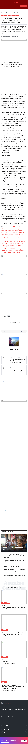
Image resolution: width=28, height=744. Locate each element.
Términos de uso (5, 742)
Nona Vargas (14, 349)
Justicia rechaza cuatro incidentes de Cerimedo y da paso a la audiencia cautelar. (13, 634)
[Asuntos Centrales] (14, 2)
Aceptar (24, 740)
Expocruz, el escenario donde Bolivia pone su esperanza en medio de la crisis (15, 566)
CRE (9, 316)
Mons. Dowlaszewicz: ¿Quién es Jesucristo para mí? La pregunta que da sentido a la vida (14, 571)
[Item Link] (14, 597)
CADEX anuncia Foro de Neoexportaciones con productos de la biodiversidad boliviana (13, 687)
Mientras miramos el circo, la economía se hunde (14, 576)
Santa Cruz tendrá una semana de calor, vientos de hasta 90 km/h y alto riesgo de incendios (14, 556)
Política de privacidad (12, 740)
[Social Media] (14, 722)
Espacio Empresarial (10, 12)
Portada (3, 12)
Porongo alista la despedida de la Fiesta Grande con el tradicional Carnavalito (14, 546)
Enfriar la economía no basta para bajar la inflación (14, 561)
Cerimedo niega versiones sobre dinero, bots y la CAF (14, 660)
